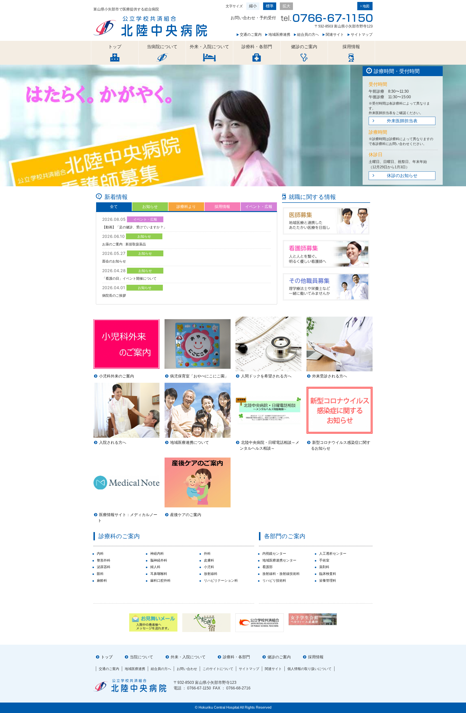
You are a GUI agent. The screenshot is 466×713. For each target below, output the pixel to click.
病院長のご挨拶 (114, 295)
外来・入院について (209, 46)
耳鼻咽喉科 (158, 574)
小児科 (209, 567)
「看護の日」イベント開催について (129, 278)
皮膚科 (209, 560)
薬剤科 (324, 567)
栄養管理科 (327, 580)
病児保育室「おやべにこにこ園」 (199, 376)
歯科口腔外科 (160, 580)
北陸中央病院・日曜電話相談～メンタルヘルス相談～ (269, 445)
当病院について (162, 46)
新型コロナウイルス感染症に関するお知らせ (340, 445)
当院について (141, 657)
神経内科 (157, 553)
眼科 (100, 574)
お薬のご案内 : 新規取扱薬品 (124, 244)
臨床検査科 (327, 574)
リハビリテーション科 (221, 580)
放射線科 (210, 574)
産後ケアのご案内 (185, 515)
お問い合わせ (187, 669)
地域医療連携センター (279, 560)
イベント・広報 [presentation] (258, 207)
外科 (207, 553)
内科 (100, 553)
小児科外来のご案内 (116, 376)
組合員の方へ (307, 34)
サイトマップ (361, 34)
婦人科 (155, 567)
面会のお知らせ (114, 261)
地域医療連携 (278, 34)
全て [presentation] (114, 207)
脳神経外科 (158, 560)
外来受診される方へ (329, 376)
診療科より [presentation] (186, 207)
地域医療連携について (189, 442)
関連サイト (334, 34)
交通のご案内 (250, 34)
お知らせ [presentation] (150, 207)
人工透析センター (332, 553)
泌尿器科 (103, 567)
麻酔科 (102, 580)
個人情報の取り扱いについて (309, 669)
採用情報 (351, 46)
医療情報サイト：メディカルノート (127, 518)
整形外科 (103, 560)
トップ (114, 46)
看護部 (267, 567)
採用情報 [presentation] (222, 207)
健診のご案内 (304, 46)
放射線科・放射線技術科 (281, 574)
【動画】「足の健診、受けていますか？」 (134, 227)
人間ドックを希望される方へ (266, 376)
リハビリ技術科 (274, 580)
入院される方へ (112, 442)
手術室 (324, 560)
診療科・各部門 (256, 46)
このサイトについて (218, 669)
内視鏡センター (274, 553)
